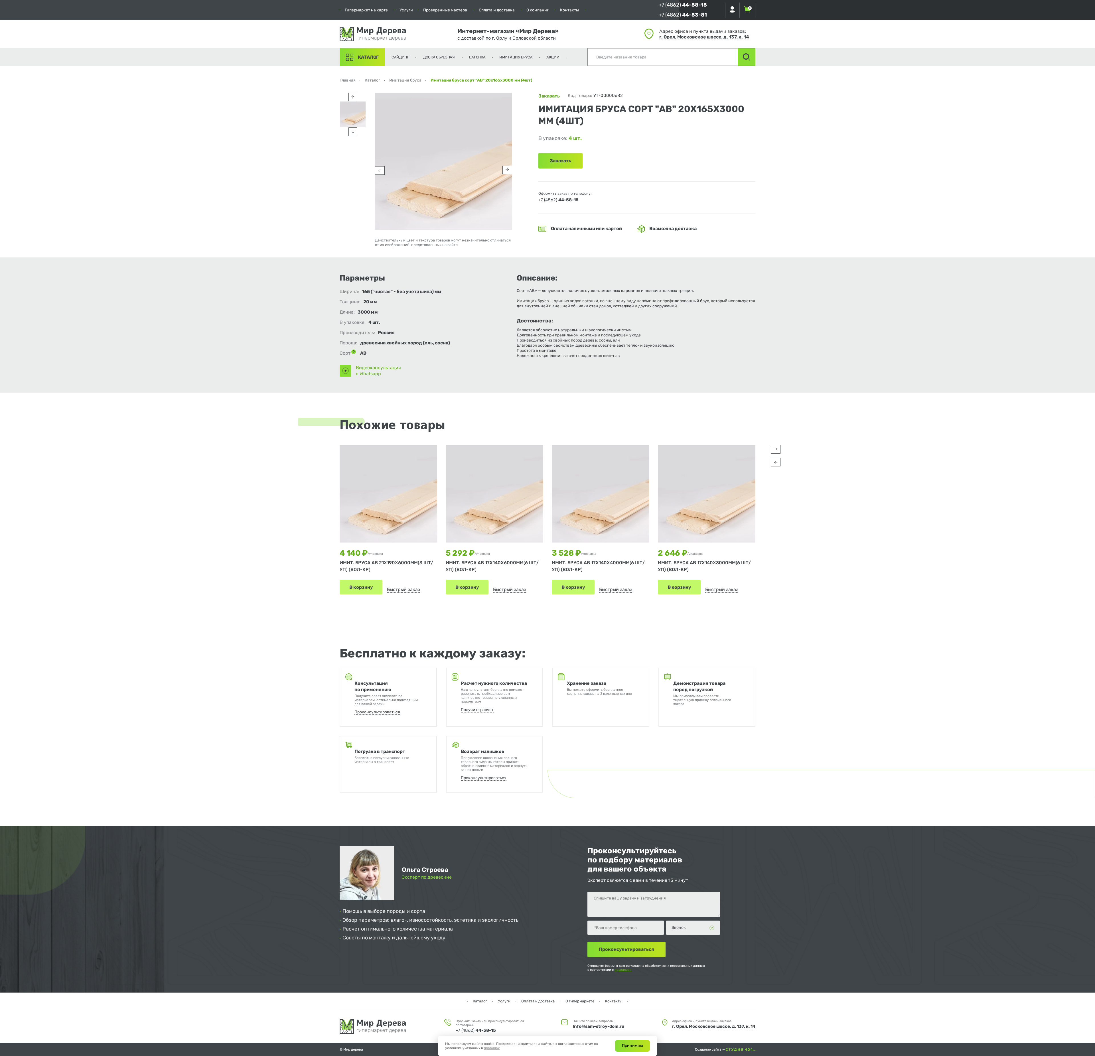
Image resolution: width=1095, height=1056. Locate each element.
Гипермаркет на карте (366, 10)
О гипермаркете (579, 1001)
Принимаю (632, 1045)
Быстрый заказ (403, 589)
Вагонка (477, 57)
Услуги (406, 10)
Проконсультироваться (377, 712)
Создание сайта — (710, 1049)
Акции (552, 57)
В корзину (361, 587)
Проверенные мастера (445, 10)
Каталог (368, 57)
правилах (492, 1048)
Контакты (569, 10)
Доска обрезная (439, 57)
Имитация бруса (516, 57)
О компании (537, 10)
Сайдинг (400, 57)
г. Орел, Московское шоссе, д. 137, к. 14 (704, 37)
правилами (623, 970)
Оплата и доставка (497, 10)
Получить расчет (477, 709)
